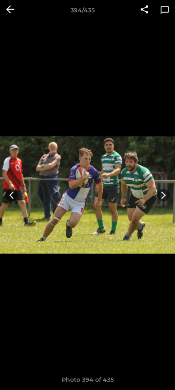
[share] (144, 10)
